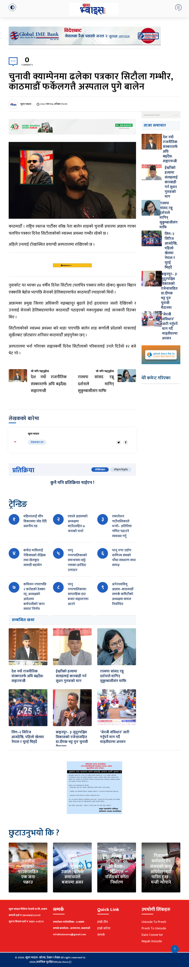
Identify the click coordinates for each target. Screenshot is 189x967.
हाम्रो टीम (102, 922)
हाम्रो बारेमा (103, 928)
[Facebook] (125, 442)
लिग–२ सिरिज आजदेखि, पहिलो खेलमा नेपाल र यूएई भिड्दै (27, 737)
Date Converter (152, 935)
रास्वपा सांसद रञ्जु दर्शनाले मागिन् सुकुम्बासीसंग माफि (113, 676)
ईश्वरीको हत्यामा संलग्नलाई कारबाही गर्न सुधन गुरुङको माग (71, 676)
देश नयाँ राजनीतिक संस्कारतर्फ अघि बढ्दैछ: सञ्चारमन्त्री (27, 676)
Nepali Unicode (152, 941)
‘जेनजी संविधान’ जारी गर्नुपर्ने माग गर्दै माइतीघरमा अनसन (114, 737)
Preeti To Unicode (154, 928)
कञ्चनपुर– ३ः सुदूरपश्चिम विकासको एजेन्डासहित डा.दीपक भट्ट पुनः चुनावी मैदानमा (72, 739)
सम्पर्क (101, 935)
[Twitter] (118, 442)
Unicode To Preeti (154, 922)
